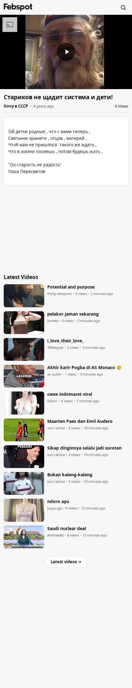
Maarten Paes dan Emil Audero (80, 421)
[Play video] (66, 52)
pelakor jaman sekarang (73, 314)
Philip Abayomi (59, 294)
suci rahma (56, 428)
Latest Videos (21, 277)
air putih (54, 374)
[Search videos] (123, 7)
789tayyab (55, 347)
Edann (52, 401)
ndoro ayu (58, 501)
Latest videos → (66, 561)
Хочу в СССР (16, 106)
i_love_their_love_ (65, 341)
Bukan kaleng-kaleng (69, 475)
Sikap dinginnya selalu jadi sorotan (84, 448)
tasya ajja (54, 508)
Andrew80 (55, 535)
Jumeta (52, 321)
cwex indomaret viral (69, 394)
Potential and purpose (71, 287)
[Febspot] (18, 7)
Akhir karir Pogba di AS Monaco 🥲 (84, 367)
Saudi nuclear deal (66, 528)
